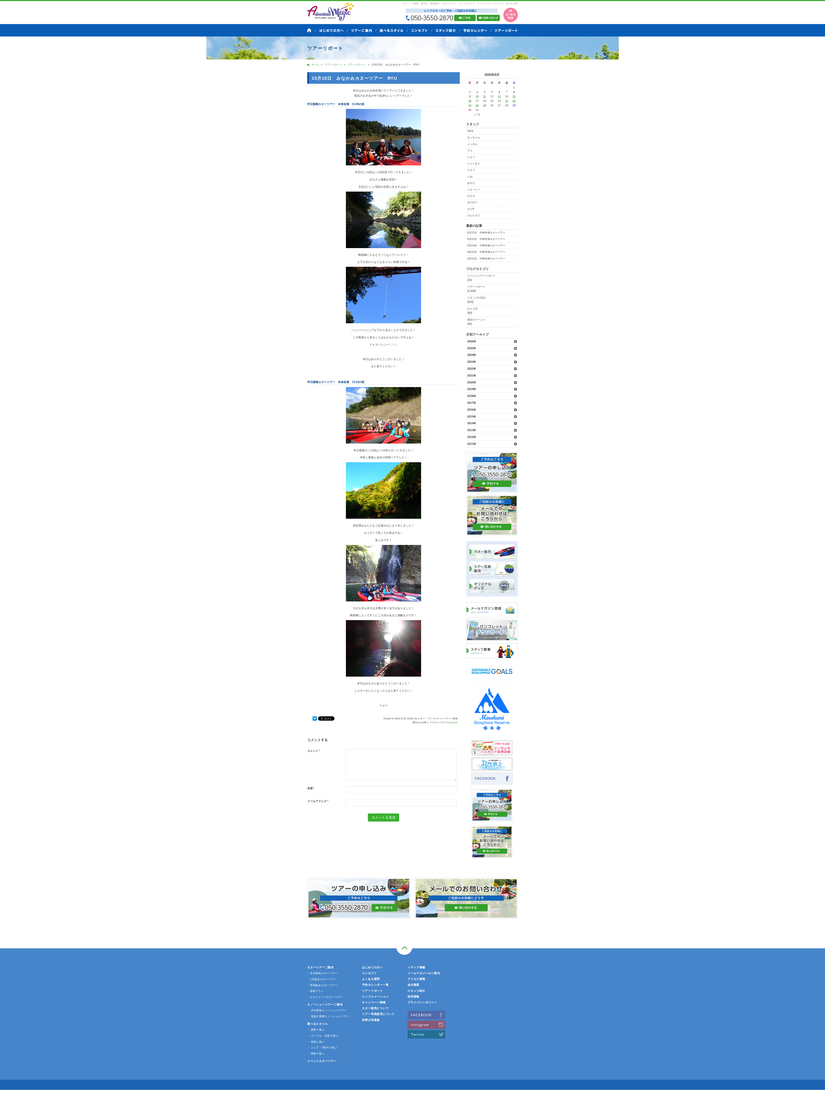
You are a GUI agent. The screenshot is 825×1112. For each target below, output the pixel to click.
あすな (471, 183)
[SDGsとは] (492, 676)
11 (484, 96)
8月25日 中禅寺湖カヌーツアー (486, 232)
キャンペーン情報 (374, 1002)
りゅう (471, 169)
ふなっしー (473, 189)
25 (484, 105)
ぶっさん (472, 144)
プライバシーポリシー (422, 1002)
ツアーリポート (476, 286)
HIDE (470, 131)
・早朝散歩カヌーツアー (322, 985)
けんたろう (473, 215)
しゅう (471, 157)
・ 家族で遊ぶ (315, 1029)
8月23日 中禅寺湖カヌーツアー (486, 251)
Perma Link (452, 722)
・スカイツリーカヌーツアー (325, 997)
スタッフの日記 (476, 297)
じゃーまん (473, 163)
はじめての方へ (372, 967)
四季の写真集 (371, 1020)
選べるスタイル (317, 1023)
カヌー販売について (375, 1008)
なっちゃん (473, 137)
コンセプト (369, 973)
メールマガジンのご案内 (424, 973)
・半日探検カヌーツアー (322, 973)
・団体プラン (315, 991)
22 (514, 100)
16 (469, 100)
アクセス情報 (416, 979)
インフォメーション (375, 996)
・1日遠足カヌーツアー (321, 979)
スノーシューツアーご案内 (325, 1004)
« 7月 (477, 114)
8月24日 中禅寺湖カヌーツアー (486, 245)
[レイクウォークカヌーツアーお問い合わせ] (492, 855)
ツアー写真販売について (378, 1014)
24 (477, 105)
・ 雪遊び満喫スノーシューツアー (328, 1016)
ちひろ (471, 195)
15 (514, 96)
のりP (470, 209)
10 (477, 96)
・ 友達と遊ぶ (315, 1041)
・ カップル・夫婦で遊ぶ (322, 1035)
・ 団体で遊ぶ (315, 1053)
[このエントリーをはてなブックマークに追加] (315, 718)
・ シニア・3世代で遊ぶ (322, 1047)
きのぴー (472, 202)
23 (469, 105)
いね (469, 176)
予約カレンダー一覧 (375, 984)
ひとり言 (472, 308)
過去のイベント (476, 319)
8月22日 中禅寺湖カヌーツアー (486, 258)
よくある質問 (371, 979)
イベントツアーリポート (481, 275)
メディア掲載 (416, 967)
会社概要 (413, 984)
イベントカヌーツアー (322, 1061)
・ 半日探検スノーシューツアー (327, 1010)
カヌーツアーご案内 (320, 967)
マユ (469, 150)
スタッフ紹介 (416, 990)
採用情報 (413, 996)
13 (499, 96)
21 (506, 100)
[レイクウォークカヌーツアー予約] (492, 819)
